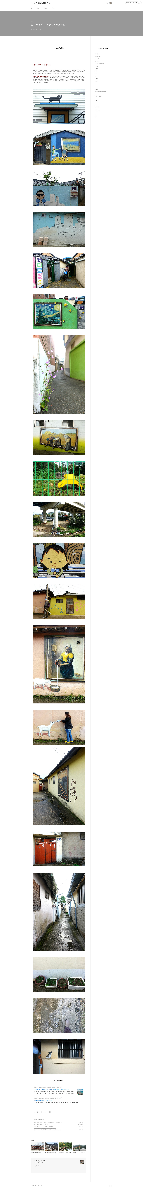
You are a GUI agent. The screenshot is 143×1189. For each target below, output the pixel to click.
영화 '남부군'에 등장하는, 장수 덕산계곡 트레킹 (45, 1128)
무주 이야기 (97, 61)
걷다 (35, 1119)
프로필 (96, 81)
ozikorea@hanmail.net (39, 1163)
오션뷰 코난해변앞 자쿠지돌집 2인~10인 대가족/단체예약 (51, 1089)
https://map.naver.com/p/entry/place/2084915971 (46, 1087)
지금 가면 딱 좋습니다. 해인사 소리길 (43, 1126)
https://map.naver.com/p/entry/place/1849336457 (46, 1098)
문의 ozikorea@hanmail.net (100, 91)
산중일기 (96, 68)
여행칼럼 (96, 66)
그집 (95, 76)
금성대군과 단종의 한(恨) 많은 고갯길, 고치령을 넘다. (46, 1129)
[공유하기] (37, 1112)
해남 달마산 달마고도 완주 (40, 1124)
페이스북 (96, 116)
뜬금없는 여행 (97, 56)
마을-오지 (97, 59)
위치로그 (45, 8)
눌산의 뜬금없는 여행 (40, 3)
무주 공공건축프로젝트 (99, 63)
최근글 (96, 96)
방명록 (53, 8)
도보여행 (96, 78)
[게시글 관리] (39, 1112)
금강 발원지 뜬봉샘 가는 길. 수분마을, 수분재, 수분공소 (47, 1122)
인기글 (100, 96)
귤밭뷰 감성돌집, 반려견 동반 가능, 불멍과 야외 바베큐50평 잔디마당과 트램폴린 (56, 1102)
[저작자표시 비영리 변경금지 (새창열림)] (49, 1112)
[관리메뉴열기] (140, 2)
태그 (38, 8)
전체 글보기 (97, 54)
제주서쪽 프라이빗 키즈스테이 (43, 1100)
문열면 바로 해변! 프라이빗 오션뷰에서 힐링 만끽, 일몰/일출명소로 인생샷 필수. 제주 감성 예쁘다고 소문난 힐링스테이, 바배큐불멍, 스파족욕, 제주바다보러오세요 (54, 1092)
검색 (107, 3)
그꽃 (95, 73)
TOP (110, 1186)
